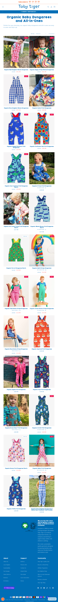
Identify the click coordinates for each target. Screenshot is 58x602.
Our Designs (7, 571)
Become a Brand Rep (43, 564)
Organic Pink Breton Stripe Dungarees (16, 308)
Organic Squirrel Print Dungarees (42, 349)
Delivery (23, 561)
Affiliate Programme (43, 568)
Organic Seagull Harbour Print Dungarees (16, 147)
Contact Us (23, 568)
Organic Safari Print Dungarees (41, 108)
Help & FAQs (24, 571)
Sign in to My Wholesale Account (44, 575)
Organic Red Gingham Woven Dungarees (16, 69)
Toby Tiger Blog (41, 582)
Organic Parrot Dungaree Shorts (16, 268)
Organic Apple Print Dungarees (16, 389)
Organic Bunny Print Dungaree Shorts (16, 468)
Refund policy (27, 599)
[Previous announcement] (2, 11)
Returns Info (24, 564)
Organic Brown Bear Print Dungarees (16, 428)
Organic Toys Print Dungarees (42, 389)
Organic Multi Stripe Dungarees (41, 268)
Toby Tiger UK (12, 599)
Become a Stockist (42, 579)
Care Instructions (25, 577)
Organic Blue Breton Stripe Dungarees (16, 349)
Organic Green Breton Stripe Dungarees (42, 308)
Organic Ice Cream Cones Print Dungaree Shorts (16, 227)
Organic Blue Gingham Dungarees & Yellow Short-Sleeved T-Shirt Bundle (41, 509)
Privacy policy (34, 599)
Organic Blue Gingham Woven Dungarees (16, 108)
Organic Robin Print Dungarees (42, 468)
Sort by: (33, 33)
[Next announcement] (55, 11)
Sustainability (7, 568)
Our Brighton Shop (42, 571)
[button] (3, 6)
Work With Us (7, 574)
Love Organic (7, 564)
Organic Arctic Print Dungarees (41, 428)
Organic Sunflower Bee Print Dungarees (42, 146)
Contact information (30, 601)
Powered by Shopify (19, 599)
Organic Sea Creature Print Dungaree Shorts (16, 186)
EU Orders (6, 581)
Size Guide (23, 574)
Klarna (22, 581)
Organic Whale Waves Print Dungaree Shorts (41, 227)
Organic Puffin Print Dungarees (16, 508)
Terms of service (42, 599)
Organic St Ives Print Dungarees (41, 186)
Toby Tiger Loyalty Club (43, 561)
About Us (6, 561)
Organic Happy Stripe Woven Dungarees (42, 69)
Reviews (6, 577)
